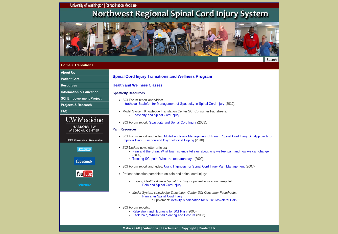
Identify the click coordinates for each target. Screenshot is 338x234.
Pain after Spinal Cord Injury (162, 196)
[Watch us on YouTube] (84, 176)
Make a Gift (131, 228)
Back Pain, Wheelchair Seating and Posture (163, 215)
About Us (68, 72)
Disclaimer (169, 228)
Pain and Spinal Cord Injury (161, 185)
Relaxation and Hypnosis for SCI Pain (159, 211)
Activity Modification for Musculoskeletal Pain (204, 200)
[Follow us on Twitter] (84, 151)
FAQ (64, 111)
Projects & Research (77, 105)
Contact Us (207, 228)
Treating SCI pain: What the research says (162, 159)
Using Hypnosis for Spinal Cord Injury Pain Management (204, 166)
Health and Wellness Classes (137, 85)
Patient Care (70, 79)
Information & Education (80, 92)
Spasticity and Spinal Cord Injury (155, 115)
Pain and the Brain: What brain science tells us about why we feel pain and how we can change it (201, 151)
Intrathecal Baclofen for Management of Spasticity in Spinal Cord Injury (173, 104)
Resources (69, 85)
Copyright (188, 228)
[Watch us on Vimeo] (84, 185)
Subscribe (150, 228)
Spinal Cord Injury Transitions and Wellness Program (162, 76)
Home (66, 65)
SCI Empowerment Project (81, 98)
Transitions (84, 65)
